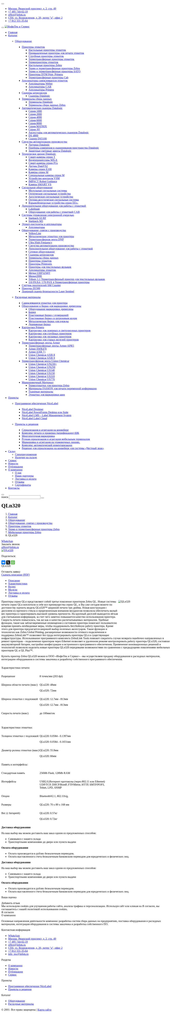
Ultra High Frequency (40, 242)
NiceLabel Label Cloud (34, 418)
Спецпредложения (26, 454)
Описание (14, 580)
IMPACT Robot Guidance (43, 181)
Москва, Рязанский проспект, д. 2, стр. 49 (32, 8)
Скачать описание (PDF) (15, 574)
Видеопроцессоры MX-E (43, 160)
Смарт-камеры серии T (42, 157)
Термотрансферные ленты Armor (41, 342)
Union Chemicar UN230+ (43, 364)
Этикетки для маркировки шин (47, 394)
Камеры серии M (38, 172)
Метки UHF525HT (39, 273)
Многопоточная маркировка (38, 436)
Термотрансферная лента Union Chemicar (45, 361)
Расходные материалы (21, 1003)
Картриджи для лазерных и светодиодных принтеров (60, 330)
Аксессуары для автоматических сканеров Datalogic (59, 132)
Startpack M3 (36, 221)
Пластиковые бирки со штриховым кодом (53, 318)
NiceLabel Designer (32, 409)
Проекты (13, 397)
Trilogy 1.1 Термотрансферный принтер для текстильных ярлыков (67, 279)
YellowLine (35, 233)
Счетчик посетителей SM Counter (41, 285)
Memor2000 (35, 276)
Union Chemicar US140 (42, 370)
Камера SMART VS (40, 184)
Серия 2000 (35, 114)
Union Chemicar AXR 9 (42, 358)
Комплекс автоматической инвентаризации (47, 445)
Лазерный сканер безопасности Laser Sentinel (48, 291)
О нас (18, 472)
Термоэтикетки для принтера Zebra (49, 385)
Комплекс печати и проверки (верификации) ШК (50, 433)
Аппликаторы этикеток (42, 270)
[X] (8, 562)
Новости (13, 463)
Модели (12, 589)
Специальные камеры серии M (46, 175)
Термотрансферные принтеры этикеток (51, 59)
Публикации (15, 466)
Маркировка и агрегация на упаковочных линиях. (51, 442)
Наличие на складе (26, 457)
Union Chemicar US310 (42, 376)
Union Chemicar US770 (42, 379)
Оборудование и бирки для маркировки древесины (51, 306)
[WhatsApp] (13, 562)
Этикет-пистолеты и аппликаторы (42, 224)
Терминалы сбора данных (37, 98)
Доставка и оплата (25, 478)
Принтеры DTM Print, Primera (46, 74)
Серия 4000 (35, 117)
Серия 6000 (35, 120)
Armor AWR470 (38, 348)
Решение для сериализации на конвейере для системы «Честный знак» (63, 448)
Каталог (13, 35)
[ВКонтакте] (3, 562)
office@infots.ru (17, 14)
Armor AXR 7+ (37, 351)
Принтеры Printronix (40, 263)
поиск (4, 497)
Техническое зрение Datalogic (39, 153)
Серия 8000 (35, 123)
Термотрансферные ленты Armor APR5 (51, 345)
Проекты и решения (19, 989)
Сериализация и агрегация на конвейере (45, 429)
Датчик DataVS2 (38, 166)
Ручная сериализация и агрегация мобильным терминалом (56, 439)
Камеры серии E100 (40, 169)
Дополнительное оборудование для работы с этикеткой (54, 205)
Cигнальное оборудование (37, 187)
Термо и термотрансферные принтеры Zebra (54, 68)
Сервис (12, 460)
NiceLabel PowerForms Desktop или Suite (45, 412)
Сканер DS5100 (38, 138)
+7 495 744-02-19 (18, 11)
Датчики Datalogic (39, 144)
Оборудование (16, 1000)
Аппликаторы (37, 227)
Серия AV (34, 129)
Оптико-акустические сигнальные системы (54, 199)
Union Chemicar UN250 (42, 367)
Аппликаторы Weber (41, 83)
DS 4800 (33, 135)
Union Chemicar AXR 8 (42, 354)
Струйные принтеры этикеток (46, 56)
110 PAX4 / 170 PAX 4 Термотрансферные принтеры (59, 282)
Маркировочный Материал (37, 382)
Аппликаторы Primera (41, 89)
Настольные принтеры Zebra (45, 65)
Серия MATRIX (38, 126)
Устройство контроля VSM (44, 178)
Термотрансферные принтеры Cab (48, 77)
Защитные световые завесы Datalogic (50, 150)
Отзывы (19, 481)
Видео (11, 586)
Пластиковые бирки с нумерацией (48, 315)
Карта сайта (44, 1009)
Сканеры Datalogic (39, 95)
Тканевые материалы (41, 391)
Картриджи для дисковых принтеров (50, 336)
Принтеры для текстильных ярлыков (50, 267)
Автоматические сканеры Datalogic (42, 108)
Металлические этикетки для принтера (51, 236)
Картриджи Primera (33, 327)
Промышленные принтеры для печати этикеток (56, 53)
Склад (11, 451)
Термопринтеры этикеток (43, 62)
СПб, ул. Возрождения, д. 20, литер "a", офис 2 (35, 17)
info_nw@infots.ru (18, 954)
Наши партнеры (24, 475)
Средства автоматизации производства (44, 141)
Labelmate (34, 208)
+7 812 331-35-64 (18, 20)
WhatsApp (7, 541)
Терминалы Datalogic (41, 102)
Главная (12, 32)
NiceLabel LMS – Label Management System (46, 415)
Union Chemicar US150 (42, 373)
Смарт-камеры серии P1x (43, 163)
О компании (15, 469)
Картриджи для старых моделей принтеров (54, 339)
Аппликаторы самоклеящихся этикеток (45, 80)
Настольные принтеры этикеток (47, 50)
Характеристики (17, 583)
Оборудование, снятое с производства (44, 230)
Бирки (32, 312)
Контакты (14, 488)
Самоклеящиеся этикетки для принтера (44, 303)
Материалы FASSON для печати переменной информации (63, 388)
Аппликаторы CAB (40, 86)
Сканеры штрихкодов (34, 92)
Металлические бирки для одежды (49, 321)
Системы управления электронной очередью (48, 215)
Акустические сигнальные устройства (51, 196)
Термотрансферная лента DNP (46, 239)
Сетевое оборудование (42, 251)
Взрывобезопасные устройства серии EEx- (53, 202)
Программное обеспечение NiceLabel (29, 986)
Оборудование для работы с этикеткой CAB (54, 212)
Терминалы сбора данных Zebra (47, 105)
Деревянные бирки (40, 324)
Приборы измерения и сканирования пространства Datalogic (64, 147)
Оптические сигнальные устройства (50, 193)
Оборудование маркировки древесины (51, 309)
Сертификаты (23, 484)
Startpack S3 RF (37, 218)
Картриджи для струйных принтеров (50, 333)
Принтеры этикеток (33, 46)
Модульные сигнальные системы (48, 190)
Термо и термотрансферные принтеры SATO (55, 71)
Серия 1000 (35, 111)
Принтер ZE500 (31, 288)
